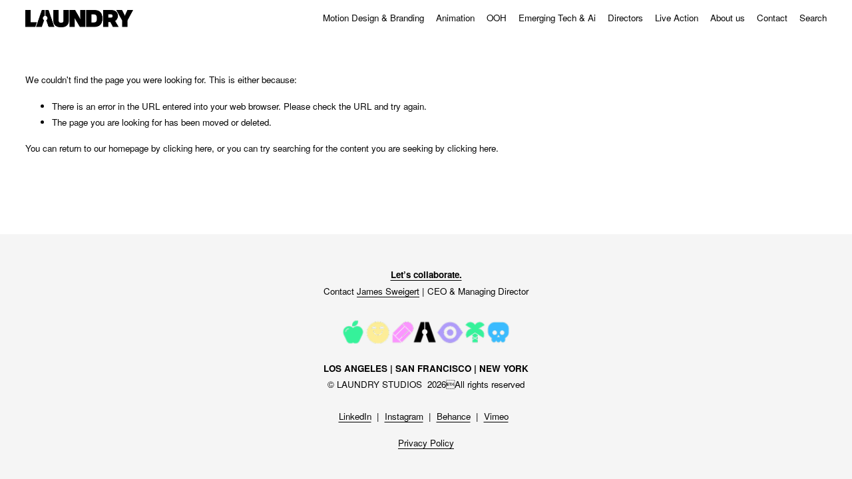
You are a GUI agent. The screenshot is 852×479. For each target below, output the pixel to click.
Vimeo (496, 416)
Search (813, 17)
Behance (454, 416)
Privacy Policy (426, 442)
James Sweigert (388, 291)
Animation (455, 17)
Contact (772, 17)
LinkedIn (355, 416)
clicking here (187, 148)
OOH (497, 17)
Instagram (404, 416)
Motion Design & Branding (373, 17)
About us (727, 17)
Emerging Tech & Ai (557, 17)
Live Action (676, 17)
